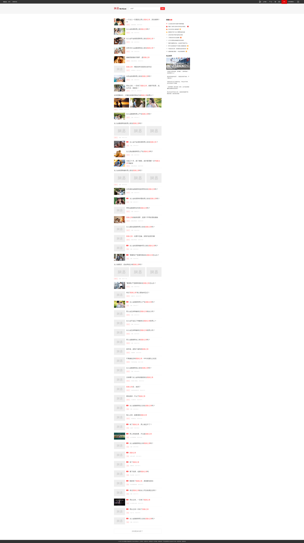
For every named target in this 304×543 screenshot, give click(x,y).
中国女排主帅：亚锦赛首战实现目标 (177, 48)
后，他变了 (133, 387)
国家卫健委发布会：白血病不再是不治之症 (178, 43)
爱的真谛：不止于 (135, 396)
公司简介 (141, 541)
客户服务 (155, 541)
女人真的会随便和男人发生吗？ (140, 227)
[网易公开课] (265, 1)
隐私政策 (160, 541)
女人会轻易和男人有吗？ (138, 29)
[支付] (276, 1)
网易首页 (5, 1)
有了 (134, 462)
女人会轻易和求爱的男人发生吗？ (144, 198)
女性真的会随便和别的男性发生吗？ (142, 189)
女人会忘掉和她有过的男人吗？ (140, 330)
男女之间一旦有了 (139, 509)
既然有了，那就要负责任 (141, 481)
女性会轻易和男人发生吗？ (139, 76)
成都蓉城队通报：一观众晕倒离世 (176, 51)
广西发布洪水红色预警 (173, 37)
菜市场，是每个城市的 (137, 349)
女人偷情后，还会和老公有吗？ (128, 264)
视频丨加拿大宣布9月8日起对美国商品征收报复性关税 (177, 26)
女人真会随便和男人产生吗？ (139, 151)
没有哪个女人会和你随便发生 (139, 377)
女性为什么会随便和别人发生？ (140, 48)
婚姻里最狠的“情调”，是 (138, 57)
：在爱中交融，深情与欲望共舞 (140, 236)
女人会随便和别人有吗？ (141, 443)
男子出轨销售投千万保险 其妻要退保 (177, 46)
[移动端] (260, 1)
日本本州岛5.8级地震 (173, 29)
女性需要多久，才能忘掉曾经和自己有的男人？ (134, 95)
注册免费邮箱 (291, 1)
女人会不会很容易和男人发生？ (140, 38)
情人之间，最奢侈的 (136, 415)
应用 (9, 1)
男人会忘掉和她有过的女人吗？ (140, 311)
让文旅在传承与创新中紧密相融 (176, 23)
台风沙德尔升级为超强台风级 (175, 35)
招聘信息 (151, 541)
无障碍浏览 (14, 1)
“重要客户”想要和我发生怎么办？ (144, 255)
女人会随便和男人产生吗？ (139, 114)
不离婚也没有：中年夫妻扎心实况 (141, 358)
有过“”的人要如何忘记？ (138, 292)
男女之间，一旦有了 (139, 500)
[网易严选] (271, 1)
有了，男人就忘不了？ (140, 424)
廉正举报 (179, 541)
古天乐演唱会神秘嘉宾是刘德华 (176, 40)
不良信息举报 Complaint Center (169, 541)
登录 (284, 1)
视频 (128, 145)
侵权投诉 (184, 541)
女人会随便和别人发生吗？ (139, 368)
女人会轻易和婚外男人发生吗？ (128, 170)
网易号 (128, 24)
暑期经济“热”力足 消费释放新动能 (176, 32)
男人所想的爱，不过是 (140, 434)
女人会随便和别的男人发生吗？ (128, 123)
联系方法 (146, 541)
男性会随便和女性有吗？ (138, 208)
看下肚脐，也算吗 (139, 471)
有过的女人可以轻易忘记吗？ (143, 490)
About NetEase (135, 541)
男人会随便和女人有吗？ (138, 340)
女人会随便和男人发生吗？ (142, 519)
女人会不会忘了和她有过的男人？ (141, 321)
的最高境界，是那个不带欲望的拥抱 (142, 217)
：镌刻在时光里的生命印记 (139, 67)
